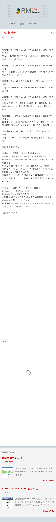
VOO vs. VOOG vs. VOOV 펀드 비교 (20, 488)
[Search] (52, 7)
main (12, 23)
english (33, 23)
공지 (22, 23)
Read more (48, 480)
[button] (52, 33)
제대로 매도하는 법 (12, 458)
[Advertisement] (28, 246)
